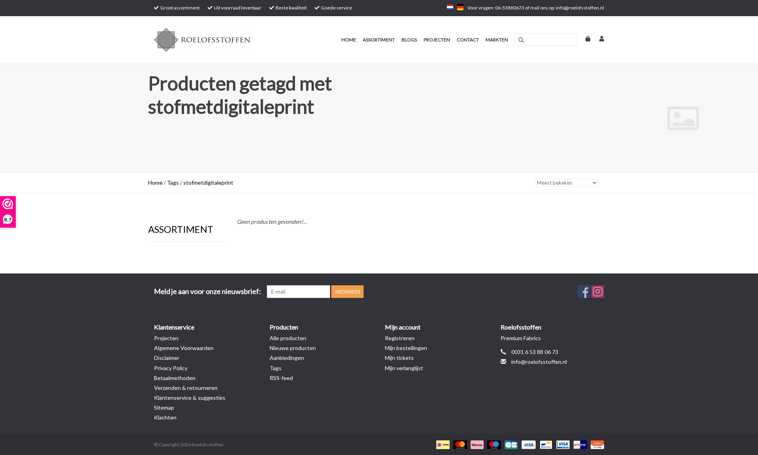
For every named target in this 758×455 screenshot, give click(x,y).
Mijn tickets (399, 357)
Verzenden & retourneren (186, 387)
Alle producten (288, 338)
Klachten (165, 417)
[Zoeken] (521, 40)
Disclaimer (166, 357)
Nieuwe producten (293, 348)
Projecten (437, 40)
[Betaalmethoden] (441, 444)
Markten (497, 40)
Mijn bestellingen (406, 348)
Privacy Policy (171, 368)
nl (450, 7)
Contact (468, 40)
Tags (173, 182)
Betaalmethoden (174, 377)
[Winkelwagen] (584, 38)
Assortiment (379, 40)
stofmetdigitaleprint (208, 182)
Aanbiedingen (287, 357)
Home (348, 40)
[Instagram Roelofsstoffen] (597, 291)
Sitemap (164, 407)
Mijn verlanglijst (404, 368)
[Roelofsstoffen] (214, 40)
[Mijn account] (597, 38)
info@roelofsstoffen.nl (539, 361)
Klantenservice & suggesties (189, 397)
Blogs (409, 40)
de (460, 7)
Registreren (400, 338)
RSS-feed (281, 377)
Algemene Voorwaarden (184, 348)
